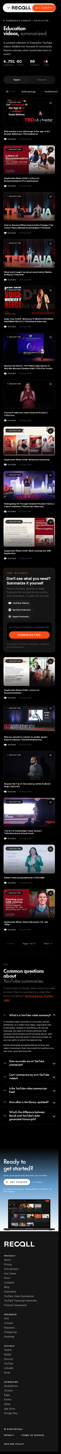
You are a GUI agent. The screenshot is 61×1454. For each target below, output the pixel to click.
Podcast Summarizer (15, 1305)
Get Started (44, 8)
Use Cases (10, 1273)
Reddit (7, 1354)
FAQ (6, 1318)
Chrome (8, 1390)
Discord (8, 1359)
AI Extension (11, 1269)
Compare (9, 1282)
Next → (48, 943)
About (7, 1260)
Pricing (8, 1264)
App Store (9, 1408)
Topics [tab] (16, 80)
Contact (8, 1323)
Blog (6, 1287)
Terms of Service (32, 1435)
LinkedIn (8, 1368)
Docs (7, 1278)
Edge (7, 1395)
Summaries (10, 1291)
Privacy (9, 1435)
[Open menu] (8, 8)
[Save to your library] (50, 103)
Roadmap (9, 1336)
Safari (7, 1404)
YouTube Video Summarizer (19, 1296)
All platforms (11, 1386)
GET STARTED (18, 1182)
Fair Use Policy (14, 1444)
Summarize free (29, 635)
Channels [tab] (41, 80)
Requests (9, 1327)
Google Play (11, 1413)
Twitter (8, 1350)
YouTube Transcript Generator (20, 1300)
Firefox (8, 1399)
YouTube (8, 1363)
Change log (10, 1332)
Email (7, 1372)
